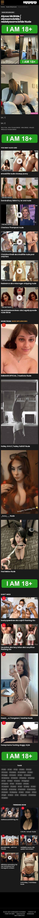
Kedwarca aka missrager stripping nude (18, 283)
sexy (34, 786)
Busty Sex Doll (21, 914)
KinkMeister (30, 914)
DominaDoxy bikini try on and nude (16, 200)
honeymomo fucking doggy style (15, 745)
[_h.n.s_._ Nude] (19, 482)
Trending (4, 654)
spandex (22, 789)
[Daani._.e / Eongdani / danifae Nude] (19, 684)
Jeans (18, 781)
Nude (32, 128)
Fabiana (28, 775)
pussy (14, 786)
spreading (32, 789)
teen (28, 792)
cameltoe (22, 772)
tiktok (11, 795)
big (16, 769)
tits (17, 795)
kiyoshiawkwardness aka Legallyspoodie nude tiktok (19, 311)
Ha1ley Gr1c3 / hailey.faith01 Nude (15, 446)
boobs (5, 772)
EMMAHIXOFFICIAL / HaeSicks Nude (16, 375)
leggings (26, 781)
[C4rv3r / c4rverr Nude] (29, 819)
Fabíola (15, 778)
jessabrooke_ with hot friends (9, 848)
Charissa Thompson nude (12, 227)
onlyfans (5, 786)
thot (35, 792)
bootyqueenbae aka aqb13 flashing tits (18, 620)
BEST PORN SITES (20, 915)
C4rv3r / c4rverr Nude (28, 832)
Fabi (20, 775)
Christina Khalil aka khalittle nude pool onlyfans (17, 255)
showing (13, 789)
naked (19, 784)
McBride (25, 128)
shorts (5, 789)
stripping (14, 792)
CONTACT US (32, 912)
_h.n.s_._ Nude (7, 516)
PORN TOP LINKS (9, 914)
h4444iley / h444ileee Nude (28, 883)
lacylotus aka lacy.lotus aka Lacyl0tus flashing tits (18, 648)
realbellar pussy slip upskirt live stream (27, 848)
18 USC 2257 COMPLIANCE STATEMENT (14, 912)
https (10, 781)
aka (4, 769)
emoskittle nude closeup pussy (14, 173)
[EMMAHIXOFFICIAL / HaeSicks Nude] (19, 349)
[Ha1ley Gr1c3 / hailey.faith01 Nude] (19, 412)
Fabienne (6, 778)
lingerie (5, 784)
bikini (22, 769)
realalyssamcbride (9, 129)
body (29, 769)
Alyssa (4, 128)
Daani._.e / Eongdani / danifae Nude (16, 718)
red (21, 786)
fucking (32, 778)
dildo (30, 772)
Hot (4, 598)
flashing (23, 778)
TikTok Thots (7, 170)
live (13, 784)
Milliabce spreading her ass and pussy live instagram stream (9, 866)
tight (4, 795)
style (22, 792)
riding (27, 786)
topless (24, 795)
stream (5, 792)
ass (10, 769)
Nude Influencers (19, 321)
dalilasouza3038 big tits (9, 820)
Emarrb (13, 775)
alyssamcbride (14, 128)
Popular (4, 325)
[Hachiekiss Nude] (19, 544)
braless (13, 772)
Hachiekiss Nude (8, 571)
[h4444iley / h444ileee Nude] (29, 867)
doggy (5, 775)
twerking (32, 795)
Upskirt (5, 798)
